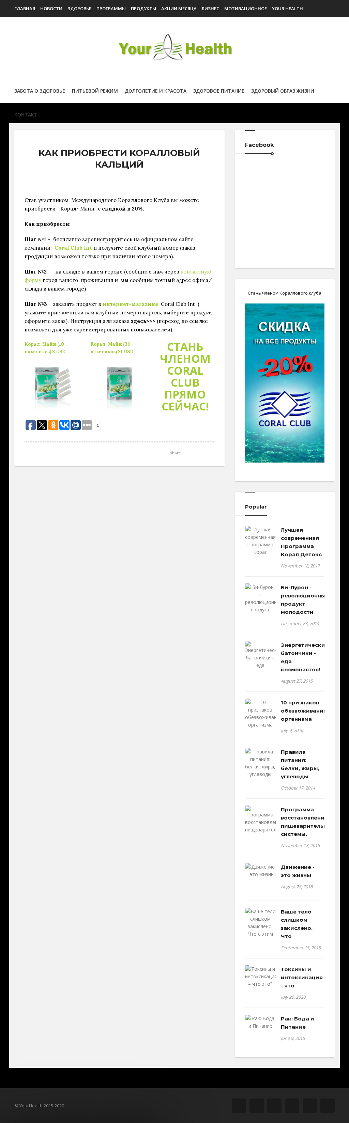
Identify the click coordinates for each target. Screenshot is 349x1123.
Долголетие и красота (155, 91)
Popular (256, 506)
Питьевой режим (95, 91)
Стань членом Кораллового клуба (284, 293)
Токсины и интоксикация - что (302, 977)
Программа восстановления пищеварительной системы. (302, 821)
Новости (51, 8)
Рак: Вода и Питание (297, 1022)
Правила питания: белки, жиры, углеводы (300, 764)
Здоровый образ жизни (282, 91)
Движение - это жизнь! (298, 871)
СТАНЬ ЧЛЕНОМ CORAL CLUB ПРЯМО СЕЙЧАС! (185, 376)
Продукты (143, 8)
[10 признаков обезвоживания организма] (260, 714)
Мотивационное (245, 8)
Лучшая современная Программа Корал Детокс (301, 542)
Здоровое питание (218, 91)
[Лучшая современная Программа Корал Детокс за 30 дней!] (260, 548)
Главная (24, 8)
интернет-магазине (130, 304)
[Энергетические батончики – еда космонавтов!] (260, 658)
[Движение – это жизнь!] (260, 870)
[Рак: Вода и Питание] (260, 1022)
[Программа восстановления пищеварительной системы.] (260, 823)
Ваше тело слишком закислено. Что (297, 923)
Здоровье (79, 8)
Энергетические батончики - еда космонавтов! (302, 657)
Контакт (25, 114)
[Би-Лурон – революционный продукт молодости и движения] (260, 605)
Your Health (287, 8)
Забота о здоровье (39, 91)
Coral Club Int (73, 248)
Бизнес (210, 8)
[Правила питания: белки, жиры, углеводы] (260, 763)
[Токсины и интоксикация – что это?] (260, 976)
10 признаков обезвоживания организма (302, 710)
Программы (111, 8)
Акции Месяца (179, 8)
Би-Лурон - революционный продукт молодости (302, 599)
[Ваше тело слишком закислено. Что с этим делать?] (260, 926)
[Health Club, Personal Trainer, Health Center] (174, 48)
